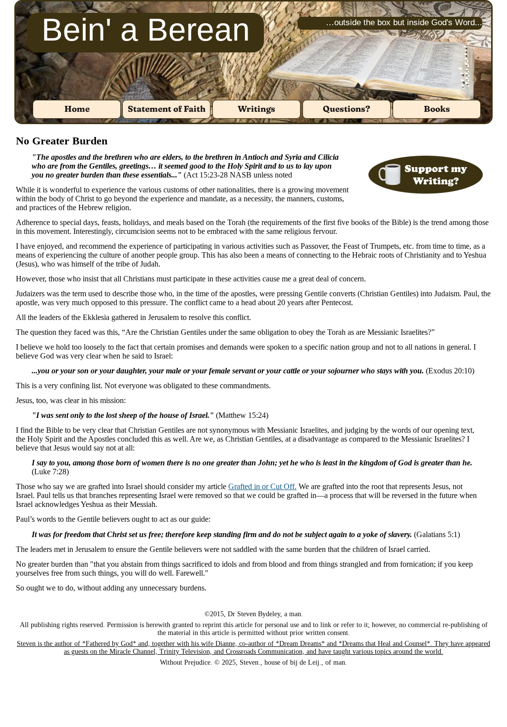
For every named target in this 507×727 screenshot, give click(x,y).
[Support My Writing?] (425, 174)
